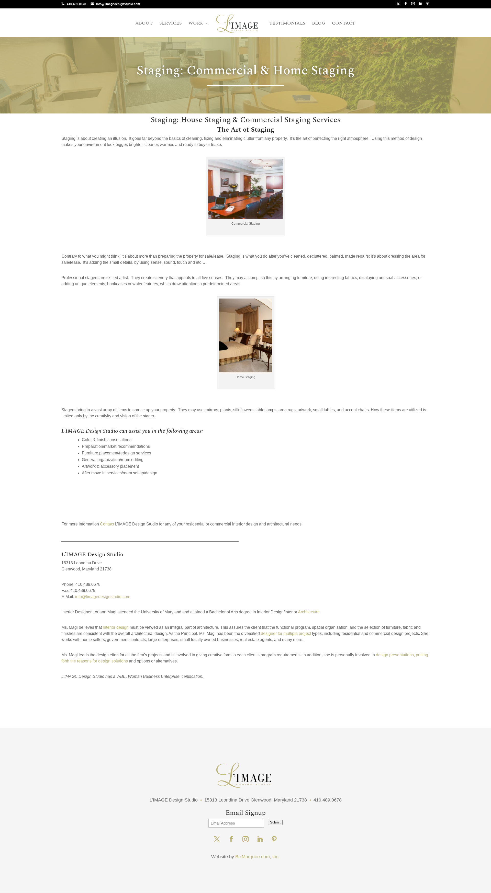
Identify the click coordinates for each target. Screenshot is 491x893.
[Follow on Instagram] (245, 839)
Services (170, 24)
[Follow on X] (217, 839)
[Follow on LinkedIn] (260, 839)
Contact (343, 24)
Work (195, 24)
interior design (116, 627)
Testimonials (287, 24)
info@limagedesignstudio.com (118, 4)
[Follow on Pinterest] (274, 839)
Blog (318, 24)
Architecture (308, 612)
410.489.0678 (76, 4)
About (144, 24)
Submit (275, 822)
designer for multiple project (286, 633)
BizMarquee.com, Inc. (257, 856)
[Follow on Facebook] (231, 839)
